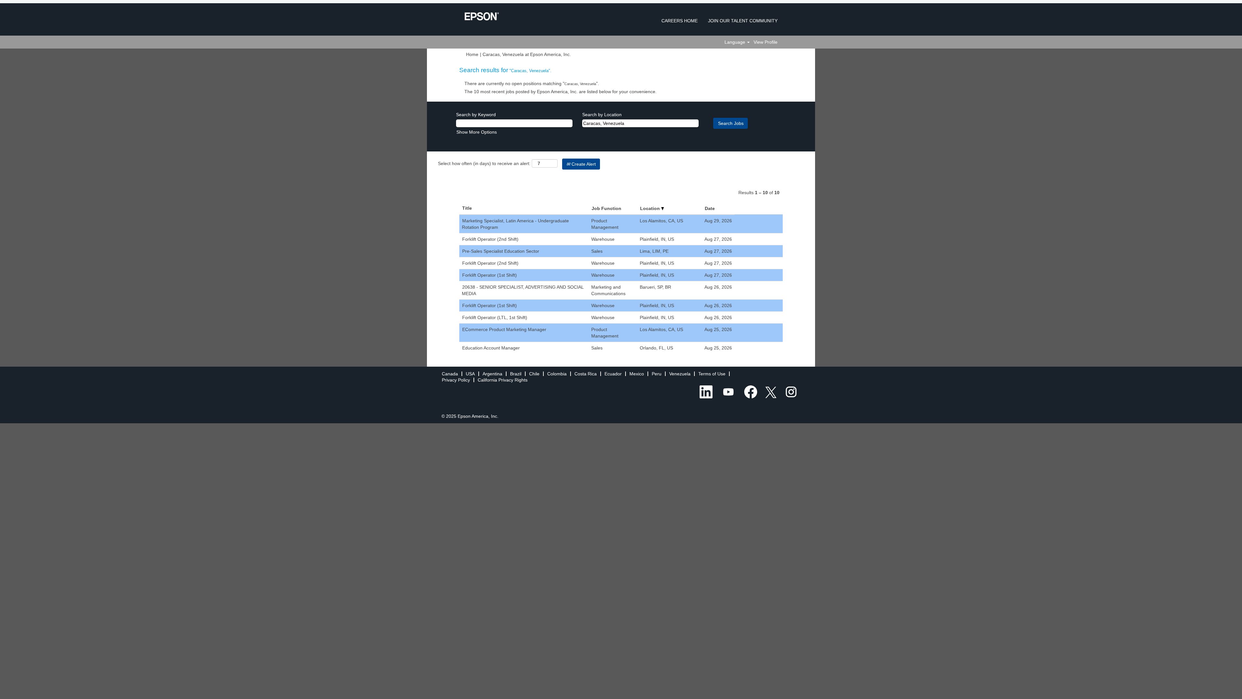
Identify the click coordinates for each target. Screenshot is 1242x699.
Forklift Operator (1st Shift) (489, 275)
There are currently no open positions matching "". (531, 83)
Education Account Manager (491, 347)
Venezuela (680, 373)
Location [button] (650, 208)
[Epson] (481, 16)
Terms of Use (711, 373)
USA (470, 373)
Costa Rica (585, 373)
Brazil (515, 373)
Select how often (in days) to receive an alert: (484, 163)
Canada (450, 373)
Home (472, 54)
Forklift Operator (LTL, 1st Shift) (494, 317)
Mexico (636, 373)
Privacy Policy (456, 380)
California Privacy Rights (503, 380)
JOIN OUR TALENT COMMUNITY (743, 20)
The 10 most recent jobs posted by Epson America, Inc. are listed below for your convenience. (560, 91)
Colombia (557, 373)
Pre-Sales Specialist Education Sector (500, 251)
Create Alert (583, 164)
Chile (534, 373)
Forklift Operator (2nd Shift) (490, 239)
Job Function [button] (606, 208)
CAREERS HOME (679, 20)
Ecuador (613, 373)
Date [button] (710, 208)
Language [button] (735, 42)
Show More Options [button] (476, 132)
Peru (656, 373)
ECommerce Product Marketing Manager (504, 329)
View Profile (766, 42)
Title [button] (467, 208)
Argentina (492, 373)
